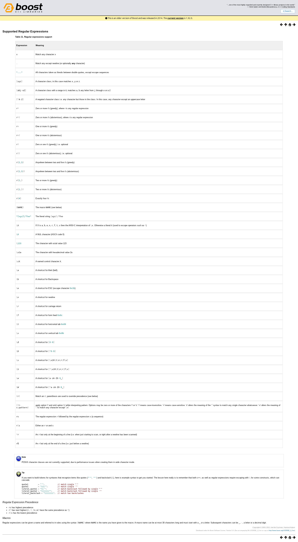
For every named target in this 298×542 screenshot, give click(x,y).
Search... (289, 11)
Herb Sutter (253, 7)
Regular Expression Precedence (20, 502)
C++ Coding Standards (286, 7)
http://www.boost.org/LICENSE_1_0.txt (282, 530)
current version (175, 18)
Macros (6, 518)
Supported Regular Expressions (25, 31)
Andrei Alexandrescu (269, 7)
